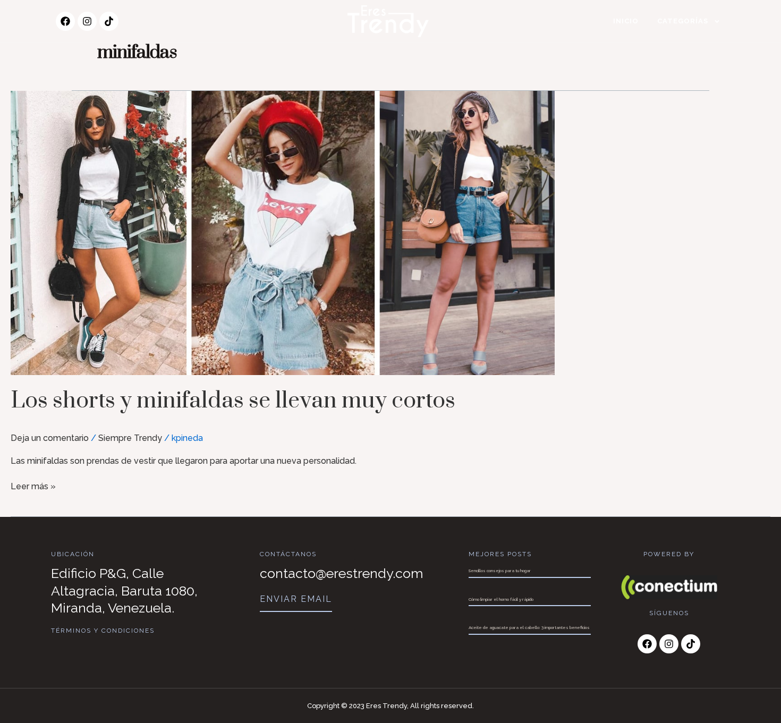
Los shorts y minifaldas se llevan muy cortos (233, 401)
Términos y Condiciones (103, 630)
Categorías (682, 21)
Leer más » (33, 485)
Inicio (626, 21)
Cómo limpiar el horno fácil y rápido (501, 599)
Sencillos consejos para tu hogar (500, 570)
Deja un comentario (50, 438)
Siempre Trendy (130, 438)
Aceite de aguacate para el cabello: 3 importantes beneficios (529, 627)
